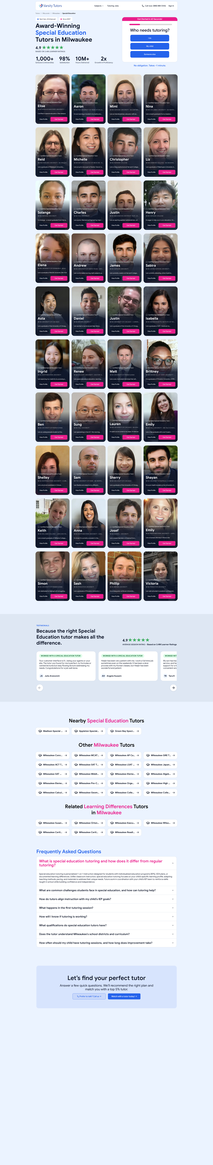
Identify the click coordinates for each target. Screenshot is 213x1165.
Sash (77, 583)
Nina (149, 106)
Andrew (80, 265)
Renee (79, 371)
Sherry (115, 477)
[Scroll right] (173, 687)
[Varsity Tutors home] (50, 6)
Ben (41, 424)
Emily (150, 424)
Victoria (152, 583)
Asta (41, 318)
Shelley (43, 477)
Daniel (79, 318)
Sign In (171, 6)
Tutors (38, 13)
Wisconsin (46, 13)
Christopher (119, 159)
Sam (77, 477)
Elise (41, 106)
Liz (148, 159)
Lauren (115, 424)
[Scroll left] (39, 687)
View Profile (43, 119)
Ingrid (42, 371)
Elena (42, 265)
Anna (78, 530)
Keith (42, 530)
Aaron (78, 106)
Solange (44, 212)
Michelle (80, 159)
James (115, 265)
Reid (41, 159)
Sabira (151, 265)
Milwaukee (56, 13)
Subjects (98, 6)
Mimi (113, 106)
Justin (114, 212)
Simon (42, 583)
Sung (78, 424)
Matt (113, 371)
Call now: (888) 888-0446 (155, 6)
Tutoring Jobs (113, 6)
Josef (114, 530)
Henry (151, 212)
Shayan (151, 477)
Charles (80, 212)
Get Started (59, 119)
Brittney (152, 371)
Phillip (114, 583)
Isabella (152, 318)
